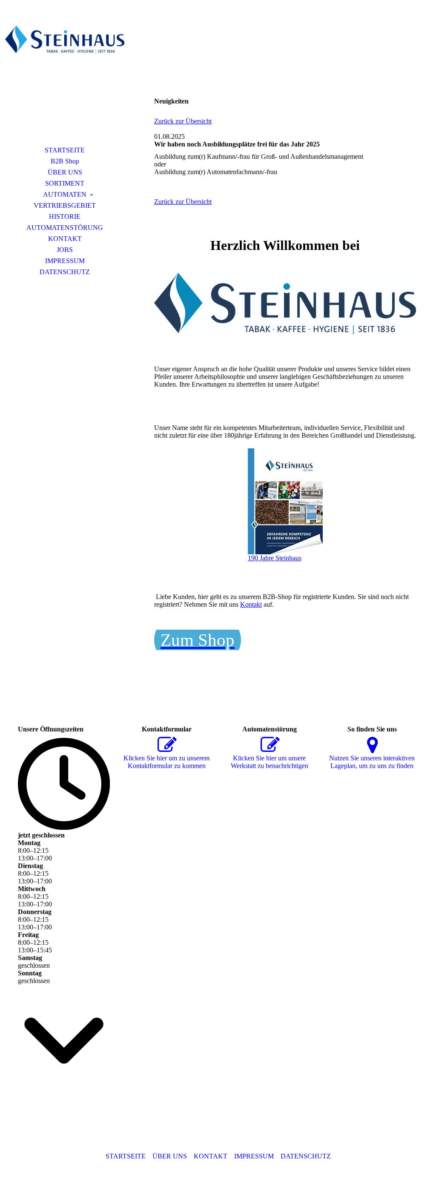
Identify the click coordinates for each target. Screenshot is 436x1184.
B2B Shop (65, 161)
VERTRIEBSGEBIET (65, 205)
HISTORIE (64, 216)
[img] (64, 79)
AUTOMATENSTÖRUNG (64, 227)
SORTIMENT (64, 183)
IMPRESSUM (65, 260)
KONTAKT (65, 238)
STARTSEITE (65, 150)
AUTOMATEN (64, 194)
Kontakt (251, 604)
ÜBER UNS (65, 172)
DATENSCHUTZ (65, 271)
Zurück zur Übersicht (183, 121)
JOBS (65, 249)
